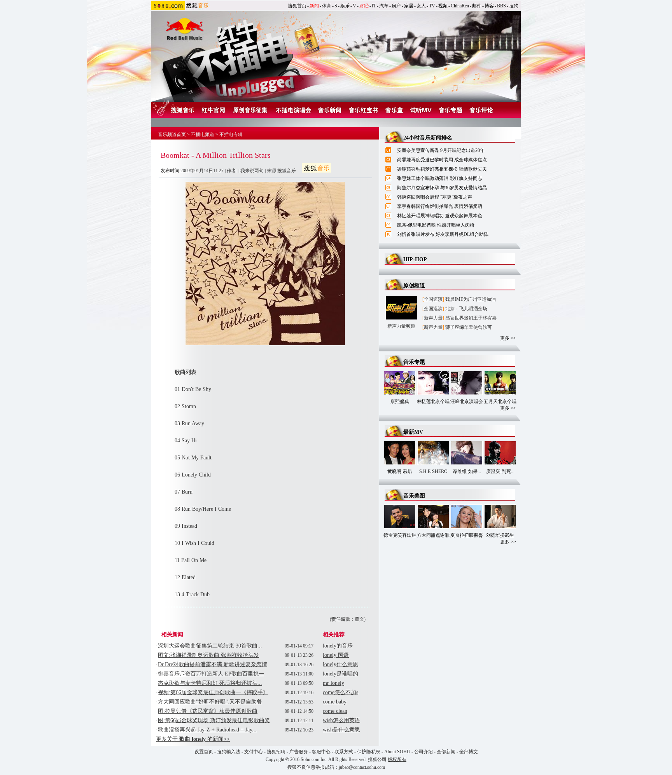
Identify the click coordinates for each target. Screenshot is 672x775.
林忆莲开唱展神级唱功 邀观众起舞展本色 (439, 215)
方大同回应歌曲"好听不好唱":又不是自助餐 (210, 702)
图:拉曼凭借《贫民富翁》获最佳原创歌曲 (207, 711)
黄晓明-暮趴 (399, 471)
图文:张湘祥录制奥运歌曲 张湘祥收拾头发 (208, 655)
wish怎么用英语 (341, 720)
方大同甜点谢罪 (433, 535)
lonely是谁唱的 (340, 674)
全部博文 (468, 751)
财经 (364, 6)
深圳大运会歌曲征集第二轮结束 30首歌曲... (210, 646)
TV (432, 6)
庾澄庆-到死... (500, 471)
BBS (501, 6)
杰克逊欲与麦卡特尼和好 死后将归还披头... (210, 683)
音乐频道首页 (172, 134)
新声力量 (433, 318)
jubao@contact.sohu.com (362, 767)
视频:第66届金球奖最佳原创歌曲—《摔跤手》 (213, 692)
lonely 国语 (336, 655)
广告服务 (298, 751)
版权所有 (397, 759)
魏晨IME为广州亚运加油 (470, 299)
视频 (443, 6)
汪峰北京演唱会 (466, 401)
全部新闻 (446, 751)
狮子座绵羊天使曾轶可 (468, 327)
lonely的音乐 (338, 646)
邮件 (476, 6)
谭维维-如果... (467, 471)
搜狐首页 (297, 6)
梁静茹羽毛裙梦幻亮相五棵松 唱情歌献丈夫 (442, 169)
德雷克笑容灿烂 (399, 535)
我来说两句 (252, 170)
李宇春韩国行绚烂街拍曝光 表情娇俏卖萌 (439, 206)
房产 (396, 6)
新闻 (314, 6)
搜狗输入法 (228, 751)
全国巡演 (433, 299)
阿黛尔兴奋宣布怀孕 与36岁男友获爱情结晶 (442, 187)
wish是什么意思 (341, 730)
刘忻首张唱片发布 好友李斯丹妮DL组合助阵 (442, 234)
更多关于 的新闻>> (193, 739)
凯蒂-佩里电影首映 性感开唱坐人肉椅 (435, 225)
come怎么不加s (340, 692)
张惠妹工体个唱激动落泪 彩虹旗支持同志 (439, 178)
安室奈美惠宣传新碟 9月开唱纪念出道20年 (441, 150)
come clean (335, 711)
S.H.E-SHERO (433, 471)
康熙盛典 (399, 401)
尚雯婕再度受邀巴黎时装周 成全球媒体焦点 (442, 159)
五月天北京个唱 (500, 401)
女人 (421, 6)
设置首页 (203, 751)
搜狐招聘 (276, 751)
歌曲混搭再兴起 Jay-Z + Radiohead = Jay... (207, 730)
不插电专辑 (231, 134)
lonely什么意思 (340, 664)
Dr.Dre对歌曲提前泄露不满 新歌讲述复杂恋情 (212, 664)
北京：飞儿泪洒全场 (466, 308)
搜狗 (513, 6)
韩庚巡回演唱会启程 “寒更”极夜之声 (434, 197)
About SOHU (397, 751)
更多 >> (508, 338)
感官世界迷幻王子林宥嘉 (471, 318)
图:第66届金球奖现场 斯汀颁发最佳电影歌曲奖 (214, 720)
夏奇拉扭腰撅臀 (466, 535)
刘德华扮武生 (500, 535)
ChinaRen (460, 6)
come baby (334, 702)
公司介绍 (423, 751)
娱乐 (345, 6)
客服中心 (321, 751)
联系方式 (343, 751)
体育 (326, 6)
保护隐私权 (368, 751)
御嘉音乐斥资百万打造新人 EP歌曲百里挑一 (211, 674)
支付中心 (253, 751)
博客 (489, 6)
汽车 (383, 6)
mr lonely (333, 683)
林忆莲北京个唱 (433, 401)
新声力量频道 (401, 326)
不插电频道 (202, 134)
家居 (408, 6)
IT (374, 6)
